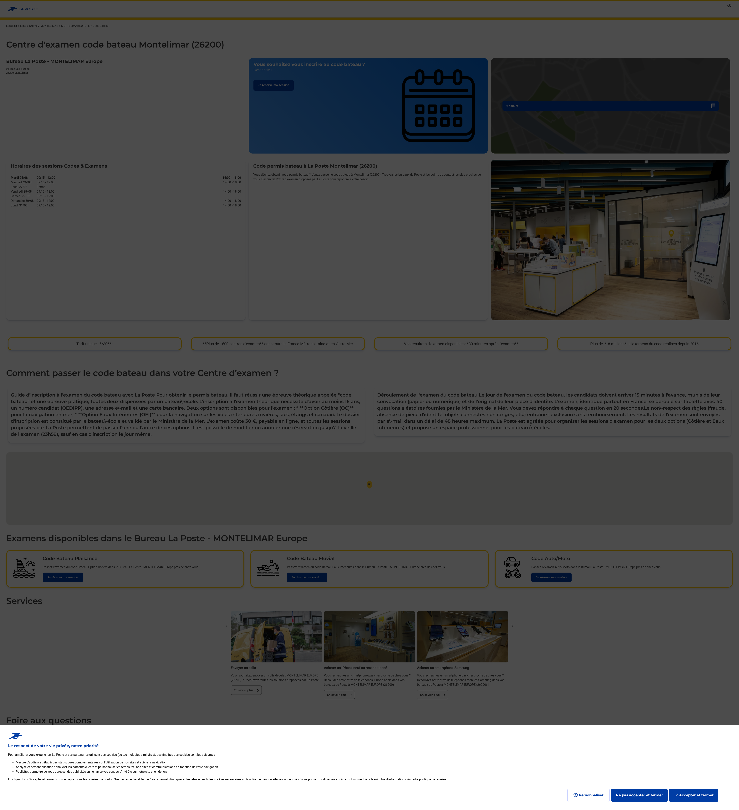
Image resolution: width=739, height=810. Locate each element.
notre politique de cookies (428, 779)
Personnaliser (591, 795)
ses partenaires (78, 755)
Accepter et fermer (696, 795)
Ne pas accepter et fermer (639, 795)
